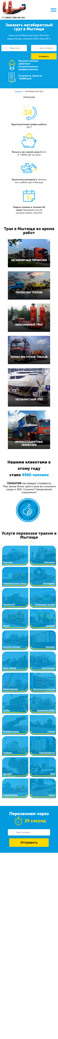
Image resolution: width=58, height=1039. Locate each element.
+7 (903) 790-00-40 (13, 17)
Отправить (44, 56)
